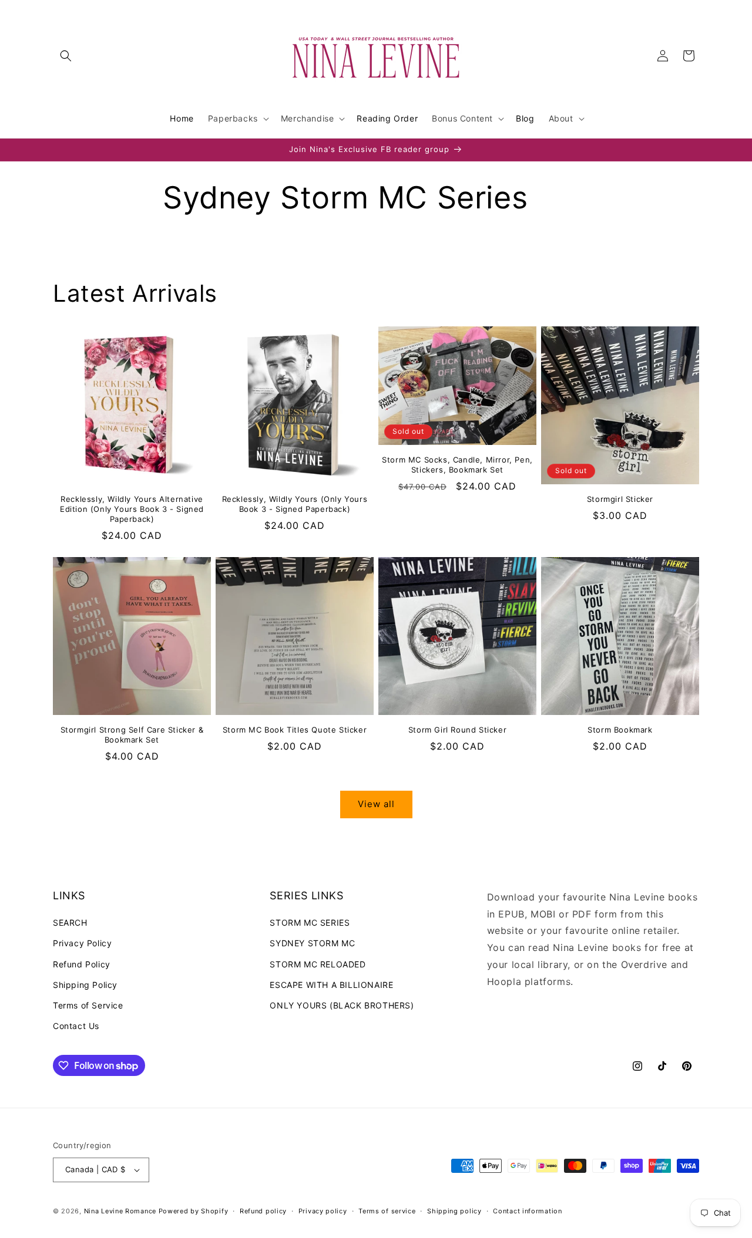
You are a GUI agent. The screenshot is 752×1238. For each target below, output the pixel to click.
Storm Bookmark (620, 729)
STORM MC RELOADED (317, 964)
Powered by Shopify (194, 1211)
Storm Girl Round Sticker (457, 729)
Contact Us (76, 1026)
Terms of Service (88, 1005)
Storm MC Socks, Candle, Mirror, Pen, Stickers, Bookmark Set (457, 464)
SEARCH (70, 922)
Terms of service (386, 1211)
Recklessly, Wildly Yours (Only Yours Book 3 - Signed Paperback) (295, 504)
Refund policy (263, 1211)
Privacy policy (322, 1211)
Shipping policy (454, 1211)
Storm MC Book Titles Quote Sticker (295, 729)
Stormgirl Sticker (620, 499)
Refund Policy (81, 964)
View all (376, 803)
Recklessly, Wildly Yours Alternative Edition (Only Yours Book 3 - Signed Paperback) (132, 509)
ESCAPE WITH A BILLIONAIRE (331, 985)
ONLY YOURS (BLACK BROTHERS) (342, 1005)
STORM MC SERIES (310, 922)
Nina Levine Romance (120, 1211)
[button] (66, 56)
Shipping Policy (85, 985)
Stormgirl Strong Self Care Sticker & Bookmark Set (132, 734)
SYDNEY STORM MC (312, 943)
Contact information (527, 1211)
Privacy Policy (82, 943)
